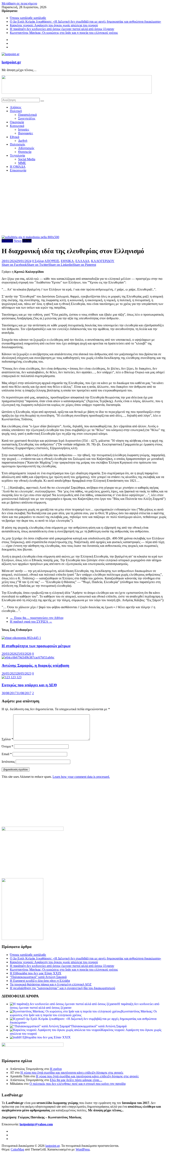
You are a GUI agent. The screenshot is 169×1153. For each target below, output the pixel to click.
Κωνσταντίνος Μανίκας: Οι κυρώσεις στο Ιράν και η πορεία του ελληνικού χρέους (64, 32)
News (17, 241)
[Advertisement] (84, 204)
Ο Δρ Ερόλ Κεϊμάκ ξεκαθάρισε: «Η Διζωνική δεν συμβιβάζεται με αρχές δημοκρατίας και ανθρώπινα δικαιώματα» (85, 21)
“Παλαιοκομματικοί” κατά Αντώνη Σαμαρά (38, 977)
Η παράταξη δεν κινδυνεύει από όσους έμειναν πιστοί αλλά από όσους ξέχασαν (62, 29)
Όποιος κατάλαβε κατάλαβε (28, 18)
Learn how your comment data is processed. (81, 776)
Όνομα (7, 746)
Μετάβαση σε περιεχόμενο (19, 3)
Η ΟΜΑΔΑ (18, 166)
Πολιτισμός (17, 144)
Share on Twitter (37, 264)
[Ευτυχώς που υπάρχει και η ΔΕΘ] (11, 677)
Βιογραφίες (25, 133)
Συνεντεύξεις (26, 118)
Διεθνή (22, 140)
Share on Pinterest (84, 264)
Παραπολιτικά (27, 114)
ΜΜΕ (22, 163)
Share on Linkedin (60, 264)
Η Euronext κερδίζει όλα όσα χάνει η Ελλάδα (40, 980)
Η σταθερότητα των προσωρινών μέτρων (36, 646)
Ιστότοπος (8, 761)
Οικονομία (17, 122)
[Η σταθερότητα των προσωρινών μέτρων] (21, 638)
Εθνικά (14, 137)
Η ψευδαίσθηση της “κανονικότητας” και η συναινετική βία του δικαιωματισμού (62, 988)
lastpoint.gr (11, 62)
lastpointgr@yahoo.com (36, 1124)
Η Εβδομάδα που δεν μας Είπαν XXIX (35, 973)
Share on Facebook (14, 264)
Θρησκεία (24, 151)
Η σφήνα (56, 1069)
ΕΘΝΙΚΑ (67, 261)
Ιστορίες (23, 129)
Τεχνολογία (17, 155)
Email (7, 754)
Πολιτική (16, 111)
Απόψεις (15, 107)
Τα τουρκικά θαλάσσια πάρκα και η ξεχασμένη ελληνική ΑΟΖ (51, 984)
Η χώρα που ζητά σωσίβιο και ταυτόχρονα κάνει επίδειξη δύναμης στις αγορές (71, 1072)
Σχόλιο (7, 739)
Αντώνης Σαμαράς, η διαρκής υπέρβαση (35, 665)
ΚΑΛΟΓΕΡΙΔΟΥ (102, 261)
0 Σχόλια (38, 261)
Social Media (26, 159)
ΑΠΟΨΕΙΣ (51, 261)
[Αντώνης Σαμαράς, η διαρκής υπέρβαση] (28, 657)
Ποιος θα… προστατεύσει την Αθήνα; (37, 618)
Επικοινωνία (18, 170)
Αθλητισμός (26, 148)
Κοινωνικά (17, 126)
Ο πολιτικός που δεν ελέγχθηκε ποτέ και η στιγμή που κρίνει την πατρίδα (77, 1083)
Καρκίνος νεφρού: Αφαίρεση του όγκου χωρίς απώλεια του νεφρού (54, 25)
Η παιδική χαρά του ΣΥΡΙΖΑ (31, 621)
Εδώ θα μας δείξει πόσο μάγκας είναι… (76, 1080)
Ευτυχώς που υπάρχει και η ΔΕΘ (29, 685)
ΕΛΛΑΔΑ (82, 261)
